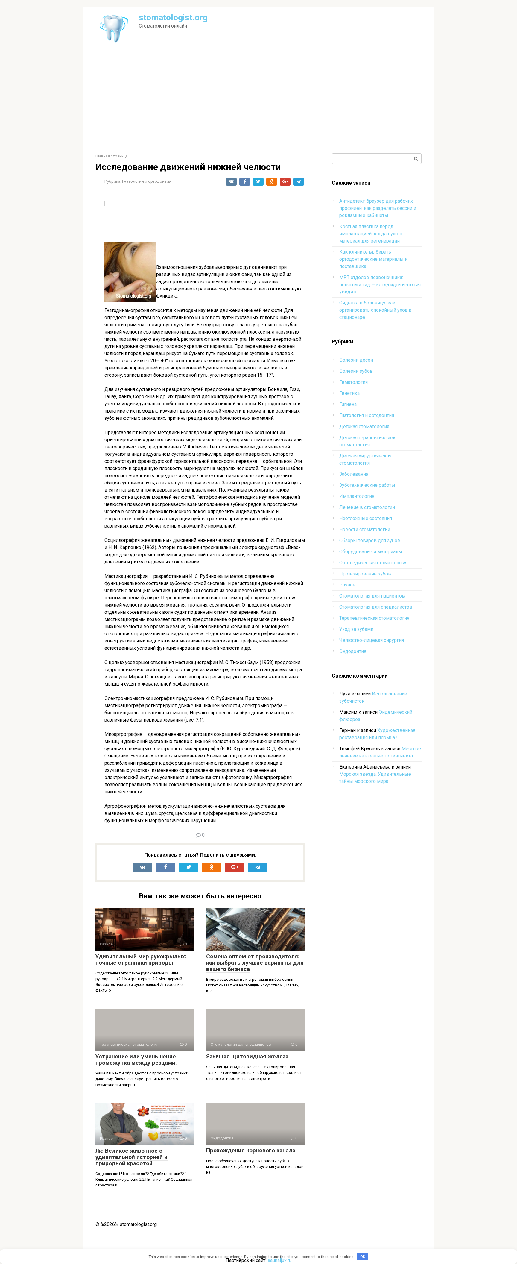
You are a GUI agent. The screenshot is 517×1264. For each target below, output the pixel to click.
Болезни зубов (356, 371)
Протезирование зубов (365, 574)
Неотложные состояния (365, 518)
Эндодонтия (352, 651)
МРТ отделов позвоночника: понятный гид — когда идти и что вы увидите (380, 285)
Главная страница (111, 156)
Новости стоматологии (364, 529)
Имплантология (356, 496)
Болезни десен (356, 360)
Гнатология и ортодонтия (146, 181)
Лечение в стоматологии (367, 507)
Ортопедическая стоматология (373, 563)
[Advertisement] (258, 102)
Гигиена (348, 404)
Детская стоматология (364, 426)
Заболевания (353, 474)
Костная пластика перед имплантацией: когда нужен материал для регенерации (370, 234)
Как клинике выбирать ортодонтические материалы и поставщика (373, 259)
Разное (347, 585)
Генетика (349, 393)
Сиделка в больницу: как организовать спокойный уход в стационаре (375, 310)
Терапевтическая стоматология (374, 618)
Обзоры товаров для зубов (369, 540)
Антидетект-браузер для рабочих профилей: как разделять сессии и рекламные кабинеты (377, 208)
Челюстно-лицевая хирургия (371, 640)
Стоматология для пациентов (372, 596)
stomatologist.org (173, 17)
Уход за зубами (356, 629)
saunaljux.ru (279, 1260)
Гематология (353, 382)
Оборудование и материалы (370, 551)
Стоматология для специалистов (375, 607)
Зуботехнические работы (367, 485)
